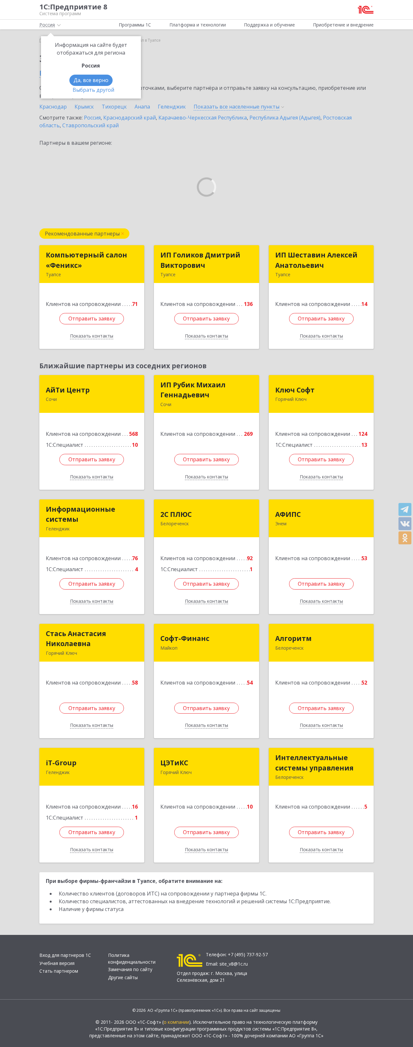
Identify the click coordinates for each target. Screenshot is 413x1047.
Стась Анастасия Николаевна (76, 638)
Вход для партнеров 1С (65, 955)
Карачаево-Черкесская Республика (202, 117)
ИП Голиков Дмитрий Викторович (200, 260)
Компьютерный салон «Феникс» (86, 260)
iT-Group (61, 762)
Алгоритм (293, 638)
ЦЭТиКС (174, 762)
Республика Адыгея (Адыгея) (284, 117)
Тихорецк (114, 106)
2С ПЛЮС (176, 514)
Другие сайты (123, 977)
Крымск (84, 106)
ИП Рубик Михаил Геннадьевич (193, 390)
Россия (92, 117)
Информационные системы (80, 514)
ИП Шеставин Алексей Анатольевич (316, 260)
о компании (176, 1022)
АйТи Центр (68, 389)
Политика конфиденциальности (132, 958)
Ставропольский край (90, 125)
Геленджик (172, 106)
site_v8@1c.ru (233, 964)
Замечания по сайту (130, 969)
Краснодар (53, 106)
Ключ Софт (295, 389)
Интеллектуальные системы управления (314, 762)
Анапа (142, 106)
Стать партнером (58, 971)
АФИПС (288, 514)
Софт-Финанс (184, 638)
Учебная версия (57, 963)
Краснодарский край (129, 117)
